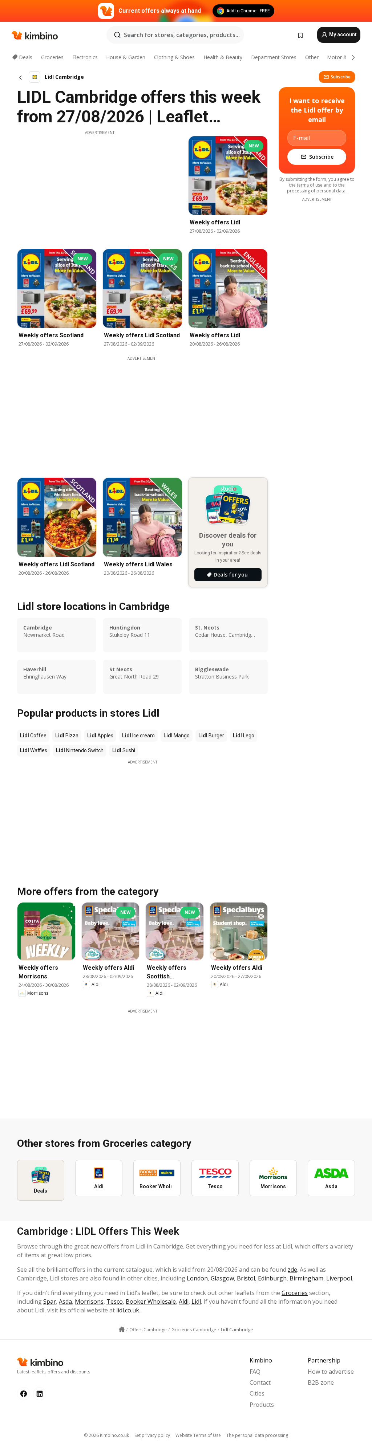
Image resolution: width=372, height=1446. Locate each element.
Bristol (246, 1278)
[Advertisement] (100, 186)
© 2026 (106, 1435)
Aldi (184, 1302)
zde (292, 1270)
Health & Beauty (222, 57)
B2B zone (321, 1382)
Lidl (196, 1302)
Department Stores (273, 57)
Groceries (52, 57)
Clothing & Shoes (174, 57)
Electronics (85, 57)
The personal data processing (257, 1435)
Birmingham (306, 1278)
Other (312, 57)
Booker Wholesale (151, 1302)
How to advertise (331, 1372)
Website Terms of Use (198, 1435)
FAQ (255, 1372)
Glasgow (222, 1278)
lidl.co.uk (127, 1310)
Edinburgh (272, 1278)
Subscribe (341, 77)
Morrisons (89, 1302)
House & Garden (125, 57)
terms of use (310, 185)
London (197, 1278)
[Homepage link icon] (122, 1329)
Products (262, 1405)
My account (342, 34)
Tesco (114, 1302)
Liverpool (339, 1278)
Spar (49, 1302)
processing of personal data (316, 191)
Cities (257, 1393)
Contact (260, 1382)
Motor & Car (342, 57)
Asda (65, 1302)
